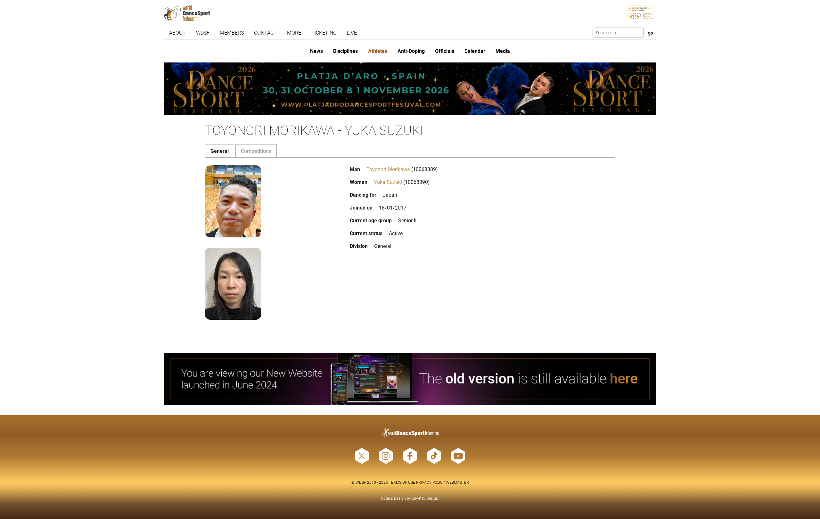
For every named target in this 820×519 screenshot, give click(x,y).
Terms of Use (402, 482)
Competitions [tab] (256, 150)
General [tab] (219, 150)
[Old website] (410, 379)
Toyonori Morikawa (388, 169)
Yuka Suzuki (388, 181)
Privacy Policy (430, 482)
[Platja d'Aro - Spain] (410, 88)
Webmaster (457, 482)
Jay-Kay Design (425, 498)
